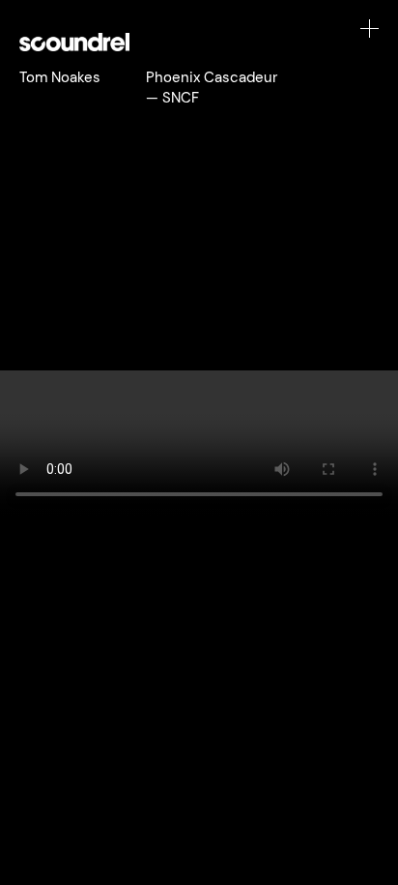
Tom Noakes (59, 77)
